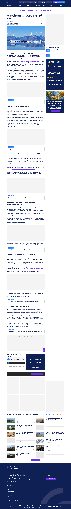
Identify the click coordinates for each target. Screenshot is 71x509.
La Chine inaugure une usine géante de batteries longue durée (54, 440)
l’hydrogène (22, 294)
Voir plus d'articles (35, 460)
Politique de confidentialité (12, 493)
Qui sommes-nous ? (11, 483)
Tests (57, 414)
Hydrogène (12, 21)
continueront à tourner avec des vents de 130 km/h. (23, 169)
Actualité (53, 414)
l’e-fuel (41, 292)
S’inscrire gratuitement (51, 478)
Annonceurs (9, 489)
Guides (28, 5)
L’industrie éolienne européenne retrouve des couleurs (25, 454)
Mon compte (42, 2)
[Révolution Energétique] (11, 2)
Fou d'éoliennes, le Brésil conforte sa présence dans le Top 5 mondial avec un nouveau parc (24, 419)
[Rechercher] (30, 2)
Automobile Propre (30, 474)
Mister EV (28, 479)
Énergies (19, 5)
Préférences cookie (11, 496)
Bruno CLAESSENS (15, 23)
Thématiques (8, 5)
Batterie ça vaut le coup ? (59, 2)
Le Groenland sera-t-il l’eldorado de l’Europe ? (31, 61)
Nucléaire (47, 434)
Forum (34, 2)
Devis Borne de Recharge (31, 476)
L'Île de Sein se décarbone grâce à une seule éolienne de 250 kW (54, 419)
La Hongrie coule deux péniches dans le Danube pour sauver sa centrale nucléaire (55, 433)
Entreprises (62, 5)
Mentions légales (10, 491)
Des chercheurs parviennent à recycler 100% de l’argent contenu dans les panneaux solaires (54, 446)
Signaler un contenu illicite (12, 500)
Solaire (47, 449)
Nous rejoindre (10, 485)
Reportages (52, 5)
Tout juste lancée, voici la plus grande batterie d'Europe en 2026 (24, 426)
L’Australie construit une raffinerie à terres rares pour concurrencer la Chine (25, 433)
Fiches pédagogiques (40, 5)
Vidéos (50, 2)
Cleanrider (28, 477)
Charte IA (9, 498)
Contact (8, 487)
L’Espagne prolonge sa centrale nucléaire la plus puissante (25, 447)
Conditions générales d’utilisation (14, 495)
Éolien (11, 13)
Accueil (8, 13)
